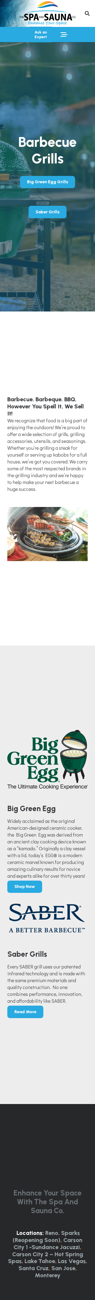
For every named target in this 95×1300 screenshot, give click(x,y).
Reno (51, 1232)
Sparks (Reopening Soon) (46, 1236)
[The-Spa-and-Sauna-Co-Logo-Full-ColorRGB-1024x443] (47, 13)
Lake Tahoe (40, 1261)
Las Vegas (72, 1261)
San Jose (63, 1268)
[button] (87, 13)
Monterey (47, 1275)
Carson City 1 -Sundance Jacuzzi (48, 1243)
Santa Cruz (33, 1268)
